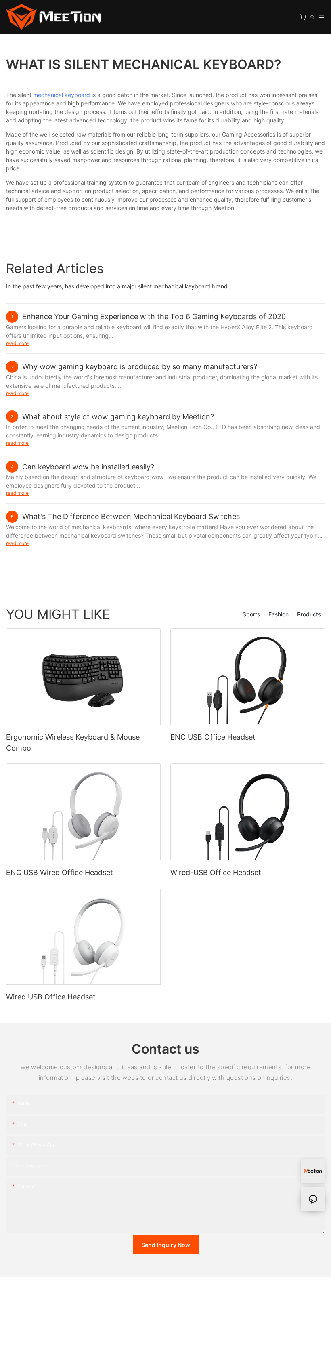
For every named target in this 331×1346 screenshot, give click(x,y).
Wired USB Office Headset (51, 997)
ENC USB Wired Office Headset (59, 872)
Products (309, 614)
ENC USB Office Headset (213, 737)
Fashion (278, 614)
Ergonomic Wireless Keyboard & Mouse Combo (73, 742)
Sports (251, 614)
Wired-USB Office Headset (215, 872)
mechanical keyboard (61, 94)
